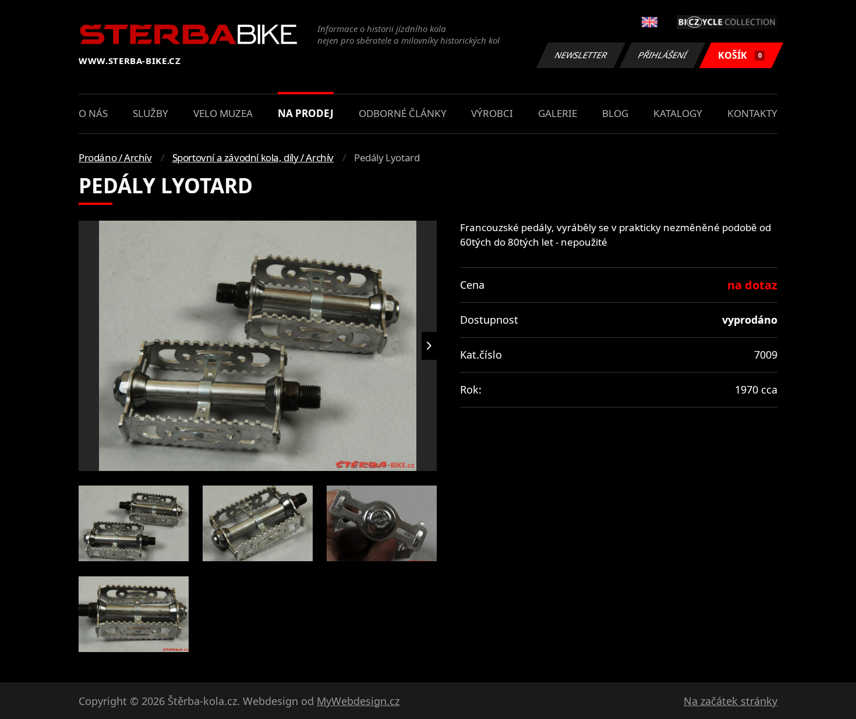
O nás (93, 113)
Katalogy (677, 113)
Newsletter (581, 55)
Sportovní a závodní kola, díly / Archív (253, 157)
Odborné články (403, 113)
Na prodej (306, 113)
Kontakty (752, 113)
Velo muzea (223, 113)
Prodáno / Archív (115, 157)
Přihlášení (662, 55)
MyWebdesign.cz (358, 701)
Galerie (557, 113)
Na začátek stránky (730, 701)
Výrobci (492, 113)
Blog (615, 113)
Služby (150, 113)
